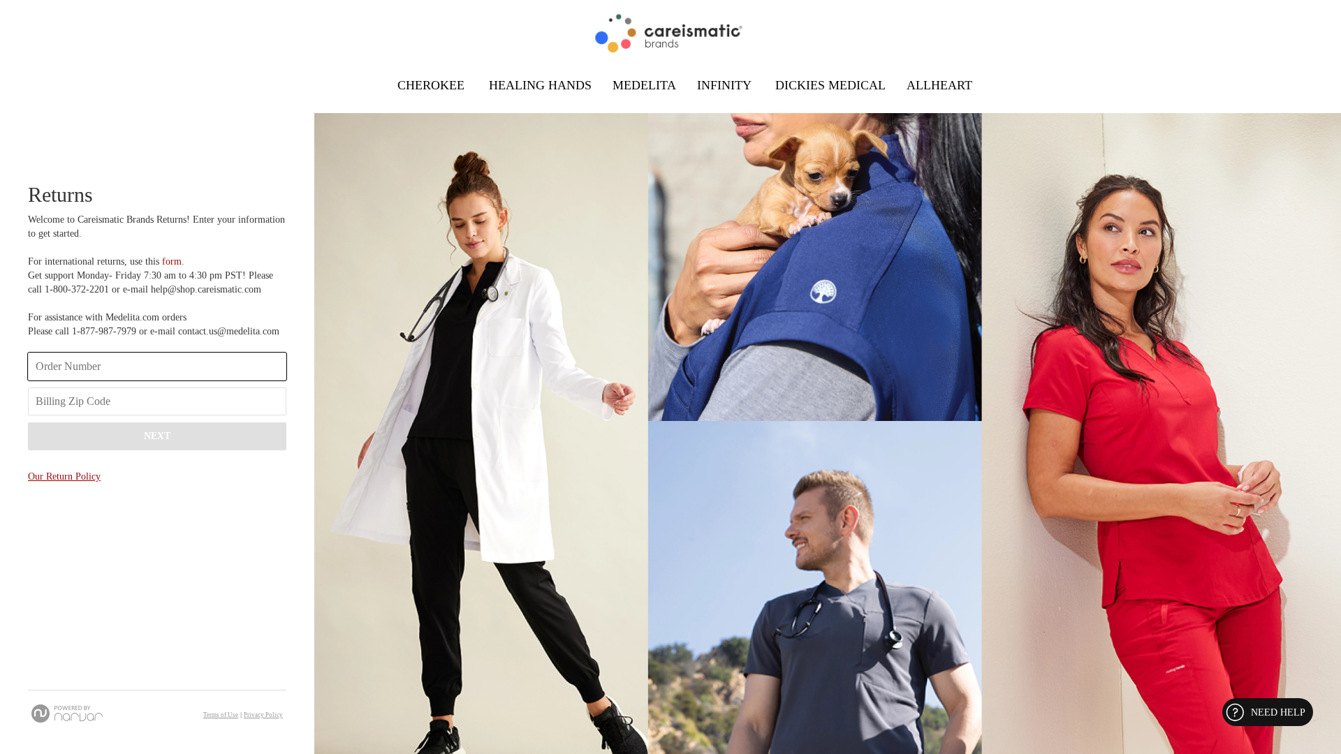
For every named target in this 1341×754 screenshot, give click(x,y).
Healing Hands (540, 85)
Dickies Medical (830, 85)
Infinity (725, 85)
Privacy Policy (263, 714)
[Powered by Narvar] (67, 713)
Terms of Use (220, 714)
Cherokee (432, 85)
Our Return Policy (64, 476)
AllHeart (939, 85)
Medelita (644, 85)
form (170, 261)
